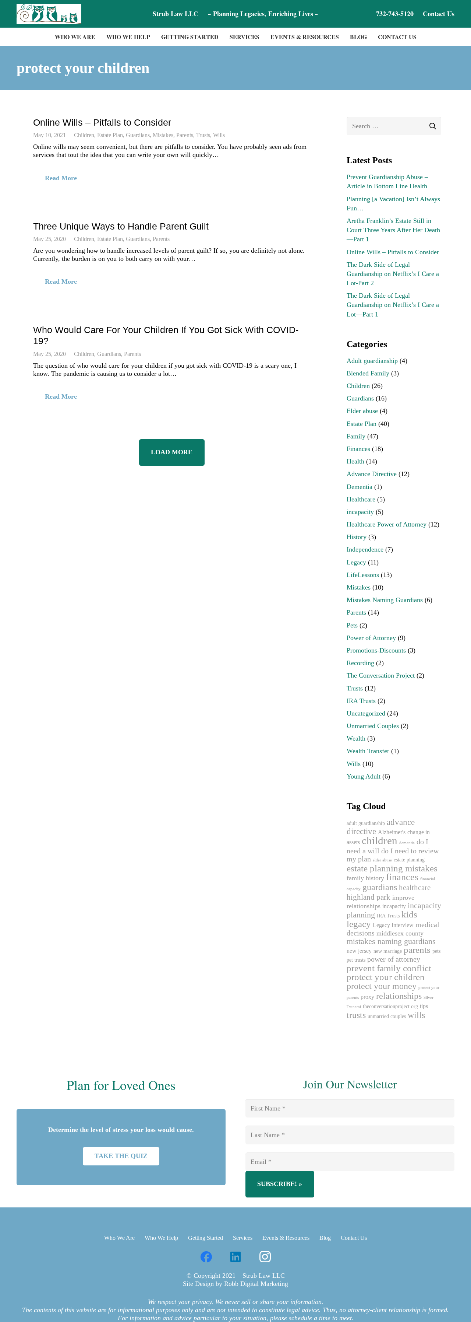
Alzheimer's (392, 832)
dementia (407, 843)
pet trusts (356, 960)
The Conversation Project (381, 675)
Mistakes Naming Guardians (385, 600)
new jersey (359, 951)
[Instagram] (265, 1257)
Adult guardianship (372, 360)
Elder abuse (362, 411)
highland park (368, 897)
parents (417, 950)
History (356, 537)
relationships (399, 996)
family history (365, 878)
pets (436, 951)
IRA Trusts (361, 700)
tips (424, 1006)
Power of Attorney (371, 637)
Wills (219, 135)
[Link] (49, 14)
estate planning (409, 860)
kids (409, 914)
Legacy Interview (393, 925)
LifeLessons (363, 574)
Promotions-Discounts (376, 650)
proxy (367, 997)
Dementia (359, 486)
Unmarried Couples (373, 726)
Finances (358, 448)
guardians (379, 887)
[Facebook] (206, 1257)
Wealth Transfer (368, 751)
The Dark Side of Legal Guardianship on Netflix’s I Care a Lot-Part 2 (393, 274)
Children (84, 135)
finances (402, 877)
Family (356, 436)
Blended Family (368, 373)
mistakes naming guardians (391, 941)
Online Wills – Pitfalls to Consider (102, 122)
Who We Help (161, 1238)
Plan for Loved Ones (121, 1085)
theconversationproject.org (390, 1006)
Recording (360, 663)
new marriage (387, 951)
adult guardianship (366, 823)
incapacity (360, 511)
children (379, 840)
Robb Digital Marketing (256, 1283)
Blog (325, 1238)
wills (416, 1015)
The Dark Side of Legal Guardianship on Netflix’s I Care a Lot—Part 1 (393, 305)
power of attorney (393, 959)
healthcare (415, 887)
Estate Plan (110, 135)
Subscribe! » (279, 1184)
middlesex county (400, 933)
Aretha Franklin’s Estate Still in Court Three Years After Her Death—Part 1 (393, 230)
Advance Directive (372, 474)
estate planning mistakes (392, 868)
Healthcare (361, 499)
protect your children (386, 977)
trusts (356, 1015)
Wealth (356, 738)
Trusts (203, 135)
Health (355, 461)
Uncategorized (366, 713)
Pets (352, 625)
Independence (365, 549)
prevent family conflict (389, 968)
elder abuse (382, 860)
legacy (359, 924)
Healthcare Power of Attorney (386, 524)
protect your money (382, 986)
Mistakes (163, 135)
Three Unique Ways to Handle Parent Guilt (121, 226)
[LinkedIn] (235, 1257)
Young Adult (363, 776)
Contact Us (354, 1238)
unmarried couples (387, 1016)
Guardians (138, 135)
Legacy (356, 562)
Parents (184, 135)
